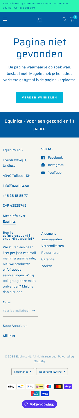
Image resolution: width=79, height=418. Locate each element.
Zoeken (46, 266)
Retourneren (50, 252)
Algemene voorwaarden (51, 236)
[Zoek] (64, 19)
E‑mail (7, 302)
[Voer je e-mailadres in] (33, 310)
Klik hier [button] (9, 335)
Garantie (47, 259)
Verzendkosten (52, 245)
